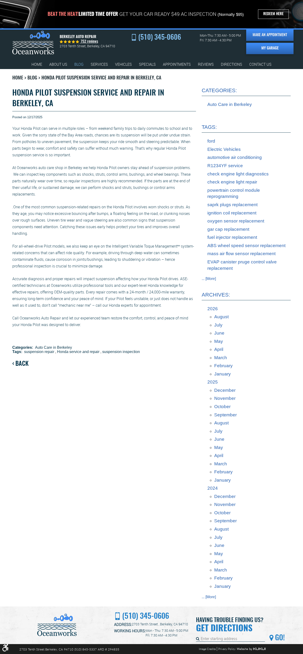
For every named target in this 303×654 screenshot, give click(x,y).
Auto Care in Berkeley (53, 347)
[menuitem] (36, 64)
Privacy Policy (227, 649)
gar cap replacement (228, 229)
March (220, 357)
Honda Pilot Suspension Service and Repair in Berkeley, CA (101, 78)
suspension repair (39, 352)
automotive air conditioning (234, 157)
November (225, 398)
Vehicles (123, 64)
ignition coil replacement (231, 212)
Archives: (216, 295)
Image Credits (207, 649)
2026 (212, 308)
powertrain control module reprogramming (233, 193)
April (218, 349)
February (223, 365)
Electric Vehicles (224, 149)
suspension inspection (121, 352)
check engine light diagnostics (238, 173)
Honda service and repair (78, 352)
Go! (279, 638)
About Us (58, 64)
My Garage (270, 48)
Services (99, 64)
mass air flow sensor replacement (241, 253)
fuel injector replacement (232, 237)
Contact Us (260, 64)
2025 (212, 381)
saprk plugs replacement (232, 204)
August (221, 316)
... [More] (209, 279)
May (218, 341)
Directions (231, 64)
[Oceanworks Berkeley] (33, 42)
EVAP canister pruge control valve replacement (242, 265)
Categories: (219, 90)
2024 (212, 488)
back (22, 364)
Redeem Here (273, 14)
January (222, 373)
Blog (79, 64)
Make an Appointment (270, 35)
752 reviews (89, 42)
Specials (147, 64)
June (219, 333)
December (225, 390)
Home (36, 64)
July (218, 325)
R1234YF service (225, 165)
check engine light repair (232, 181)
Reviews (206, 64)
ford (211, 141)
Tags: (209, 127)
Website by (251, 649)
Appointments (177, 64)
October (222, 406)
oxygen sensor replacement (235, 220)
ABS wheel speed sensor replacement (246, 245)
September (225, 414)
